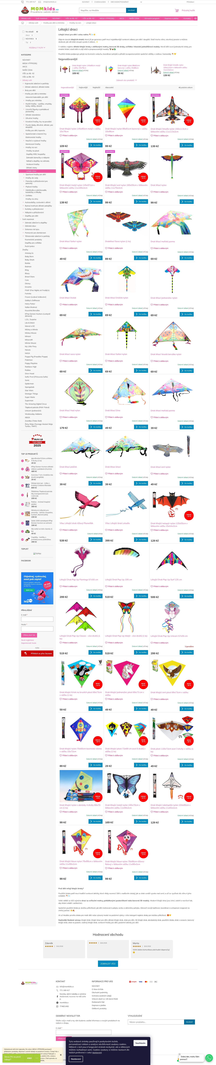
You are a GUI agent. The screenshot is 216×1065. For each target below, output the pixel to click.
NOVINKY (85, 2)
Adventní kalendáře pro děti (37, 97)
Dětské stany (31, 168)
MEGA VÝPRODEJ (29, 63)
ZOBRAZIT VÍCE (108, 963)
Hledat (131, 10)
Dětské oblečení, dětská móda (37, 87)
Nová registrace (27, 640)
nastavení (97, 1052)
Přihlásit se (29, 635)
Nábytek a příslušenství (34, 212)
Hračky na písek (32, 151)
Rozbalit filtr (36, 48)
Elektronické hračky (33, 137)
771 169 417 (65, 990)
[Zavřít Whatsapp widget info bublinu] (179, 1054)
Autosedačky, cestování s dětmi (37, 202)
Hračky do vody (32, 178)
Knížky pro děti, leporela (35, 130)
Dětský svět (27, 80)
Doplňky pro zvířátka (33, 243)
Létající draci (31, 171)
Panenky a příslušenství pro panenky (37, 182)
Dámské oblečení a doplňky (36, 223)
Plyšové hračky (32, 187)
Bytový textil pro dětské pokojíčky (38, 206)
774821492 (64, 1006)
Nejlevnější (83, 87)
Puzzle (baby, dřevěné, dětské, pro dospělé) (39, 126)
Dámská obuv (30, 226)
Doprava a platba (99, 1005)
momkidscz (64, 1002)
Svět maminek (28, 219)
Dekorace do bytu (32, 229)
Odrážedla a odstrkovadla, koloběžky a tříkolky (36, 191)
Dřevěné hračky (32, 118)
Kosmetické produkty (33, 239)
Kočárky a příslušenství (34, 209)
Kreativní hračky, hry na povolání (38, 121)
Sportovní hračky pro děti (36, 174)
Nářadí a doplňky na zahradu (37, 161)
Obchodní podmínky (120, 2)
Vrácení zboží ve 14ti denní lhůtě (105, 999)
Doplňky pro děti (31, 216)
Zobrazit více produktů (125, 80)
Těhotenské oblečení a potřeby (37, 236)
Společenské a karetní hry (36, 134)
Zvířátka (29, 195)
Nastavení (76, 1059)
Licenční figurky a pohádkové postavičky (37, 110)
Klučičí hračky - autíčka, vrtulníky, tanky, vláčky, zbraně (39, 105)
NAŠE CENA (27, 70)
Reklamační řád (98, 1002)
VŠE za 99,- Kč (28, 77)
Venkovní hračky (32, 164)
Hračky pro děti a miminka (35, 94)
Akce (29, 35)
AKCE (24, 66)
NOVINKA (31, 39)
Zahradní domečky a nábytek (37, 157)
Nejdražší (96, 87)
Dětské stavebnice (33, 115)
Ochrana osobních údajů (101, 996)
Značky (25, 250)
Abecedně (109, 87)
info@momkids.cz (67, 986)
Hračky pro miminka (34, 100)
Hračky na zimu (32, 199)
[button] (209, 1058)
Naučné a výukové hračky (36, 141)
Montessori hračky (33, 144)
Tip (28, 42)
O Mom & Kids (100, 2)
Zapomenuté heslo (28, 643)
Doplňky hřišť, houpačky (35, 154)
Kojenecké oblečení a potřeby (37, 83)
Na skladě (32, 32)
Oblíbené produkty (99, 1008)
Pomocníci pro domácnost (35, 233)
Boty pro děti (30, 90)
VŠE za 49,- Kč (28, 73)
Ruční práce (30, 246)
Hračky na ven (31, 147)
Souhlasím (140, 1043)
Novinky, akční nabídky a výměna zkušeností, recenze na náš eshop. (73, 996)
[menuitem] (26, 18)
